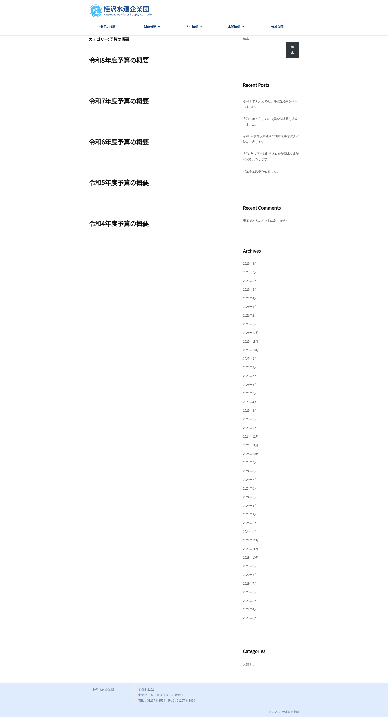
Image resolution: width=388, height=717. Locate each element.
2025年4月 (250, 402)
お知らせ (249, 664)
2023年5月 (250, 601)
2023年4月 (250, 609)
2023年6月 (250, 592)
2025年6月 (250, 384)
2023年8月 (250, 575)
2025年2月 (250, 419)
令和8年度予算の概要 (119, 59)
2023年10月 (251, 557)
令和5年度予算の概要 (119, 182)
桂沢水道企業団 (289, 711)
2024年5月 (250, 497)
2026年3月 (250, 306)
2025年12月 (251, 332)
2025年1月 (250, 428)
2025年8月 (250, 367)
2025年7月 (250, 376)
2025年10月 (251, 350)
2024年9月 (250, 462)
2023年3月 (250, 618)
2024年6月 (250, 488)
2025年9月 (250, 358)
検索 (246, 39)
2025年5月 (250, 393)
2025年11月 (250, 341)
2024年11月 (250, 445)
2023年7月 (250, 583)
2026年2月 (250, 315)
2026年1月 (250, 324)
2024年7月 (250, 479)
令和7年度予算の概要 (119, 100)
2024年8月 (250, 471)
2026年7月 (250, 272)
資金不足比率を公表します (261, 171)
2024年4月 (250, 505)
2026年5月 (250, 289)
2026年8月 (250, 263)
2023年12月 (251, 540)
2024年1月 (250, 531)
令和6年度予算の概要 (119, 141)
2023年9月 (250, 566)
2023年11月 (250, 549)
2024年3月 (250, 514)
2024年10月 (251, 454)
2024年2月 (250, 523)
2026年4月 (250, 298)
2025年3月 (250, 410)
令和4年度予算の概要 (119, 223)
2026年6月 (250, 281)
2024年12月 (251, 436)
